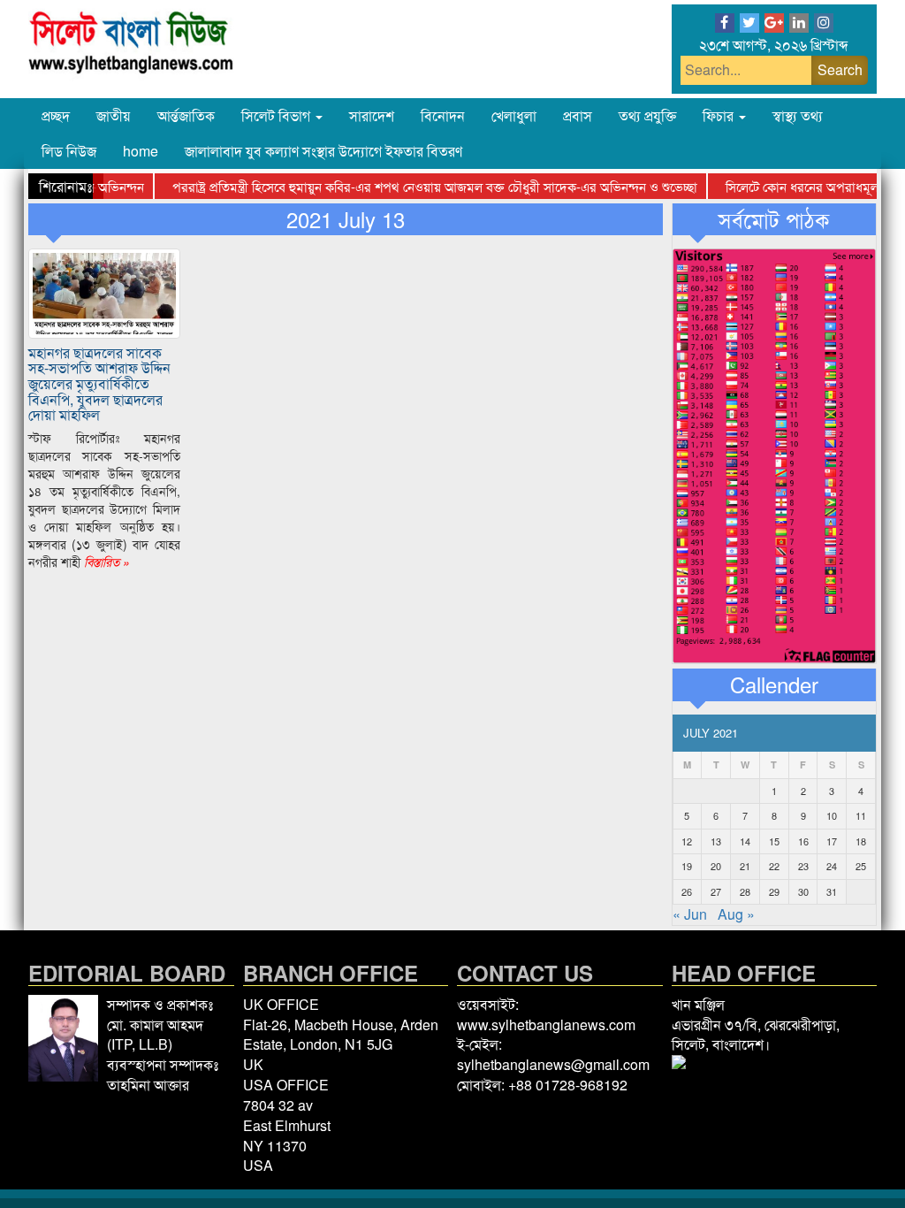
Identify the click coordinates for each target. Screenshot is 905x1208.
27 (716, 891)
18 (861, 841)
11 (861, 815)
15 (774, 841)
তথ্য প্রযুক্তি (647, 115)
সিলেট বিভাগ (277, 115)
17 (831, 841)
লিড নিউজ (69, 151)
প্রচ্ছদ (56, 115)
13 (716, 841)
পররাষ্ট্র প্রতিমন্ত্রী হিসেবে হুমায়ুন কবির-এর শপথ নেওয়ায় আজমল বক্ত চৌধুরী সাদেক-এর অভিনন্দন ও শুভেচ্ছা (417, 186)
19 (686, 866)
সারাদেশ (371, 115)
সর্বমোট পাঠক (774, 219)
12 (686, 841)
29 (774, 891)
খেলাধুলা (513, 115)
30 (803, 891)
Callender (774, 684)
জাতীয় (113, 115)
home (140, 151)
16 (803, 841)
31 (831, 891)
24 (831, 866)
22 (774, 866)
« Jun (690, 914)
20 (716, 866)
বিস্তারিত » (105, 561)
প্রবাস (577, 115)
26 (686, 891)
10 (831, 815)
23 (803, 866)
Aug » (736, 914)
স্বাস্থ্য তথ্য (797, 115)
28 (745, 891)
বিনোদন (443, 115)
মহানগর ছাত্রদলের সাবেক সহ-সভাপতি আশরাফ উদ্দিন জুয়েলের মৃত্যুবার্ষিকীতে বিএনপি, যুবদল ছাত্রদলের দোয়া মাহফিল (99, 383)
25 (861, 866)
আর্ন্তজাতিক (186, 115)
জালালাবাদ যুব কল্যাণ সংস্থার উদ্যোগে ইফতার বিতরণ (323, 151)
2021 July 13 (345, 219)
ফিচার (720, 115)
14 (745, 841)
